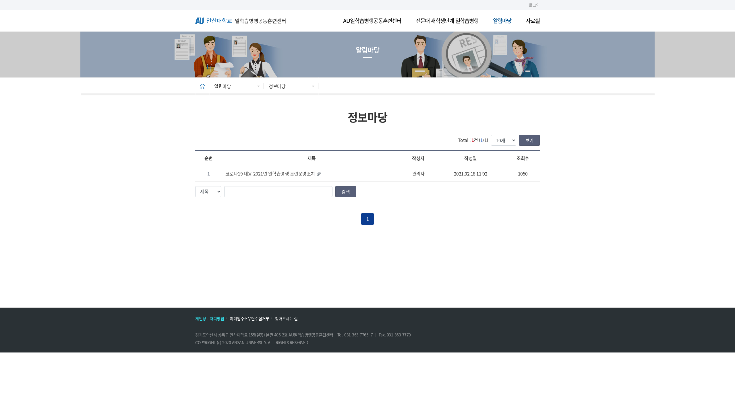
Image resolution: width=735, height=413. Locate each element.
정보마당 (277, 86)
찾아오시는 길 (286, 318)
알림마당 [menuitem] (502, 20)
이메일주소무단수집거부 (249, 318)
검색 (345, 191)
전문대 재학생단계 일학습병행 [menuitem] (447, 20)
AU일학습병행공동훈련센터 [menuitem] (372, 20)
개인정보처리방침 (209, 318)
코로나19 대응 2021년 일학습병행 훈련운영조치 (270, 173)
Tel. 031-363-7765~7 (355, 335)
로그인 (534, 5)
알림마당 (222, 86)
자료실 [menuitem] (533, 20)
